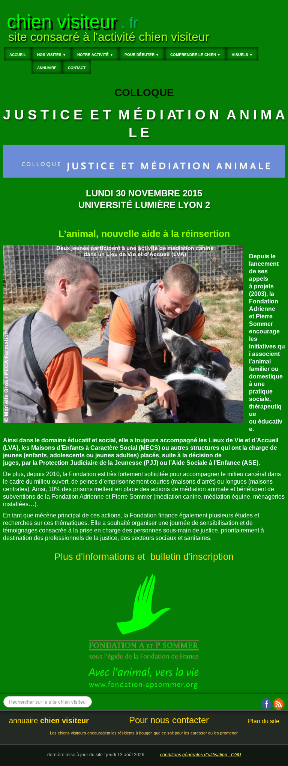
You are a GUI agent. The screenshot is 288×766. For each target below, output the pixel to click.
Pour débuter (141, 55)
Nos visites (51, 55)
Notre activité (95, 55)
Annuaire (47, 68)
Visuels (242, 55)
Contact (77, 68)
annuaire (49, 720)
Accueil (17, 55)
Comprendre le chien (195, 55)
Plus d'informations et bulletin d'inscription (144, 557)
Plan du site (263, 721)
